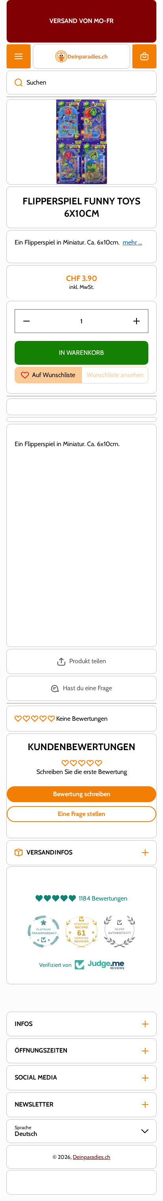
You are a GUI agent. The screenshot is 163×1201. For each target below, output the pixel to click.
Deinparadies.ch (91, 1157)
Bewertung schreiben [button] (81, 794)
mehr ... (132, 242)
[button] (144, 56)
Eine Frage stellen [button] (81, 814)
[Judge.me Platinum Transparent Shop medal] (43, 931)
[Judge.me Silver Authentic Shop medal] (119, 931)
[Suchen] (14, 82)
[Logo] (81, 56)
